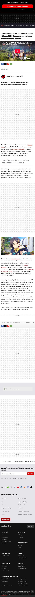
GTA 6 (13, 25)
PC (22, 322)
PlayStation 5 (5, 498)
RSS (24, 487)
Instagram (21, 487)
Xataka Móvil (5, 537)
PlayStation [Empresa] (23, 511)
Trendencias (4, 566)
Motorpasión (21, 555)
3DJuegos (20, 535)
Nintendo (27, 25)
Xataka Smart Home (6, 541)
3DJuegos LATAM (22, 579)
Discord (28, 487)
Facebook (2, 64)
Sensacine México (22, 581)
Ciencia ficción (6, 25)
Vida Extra (20, 537)
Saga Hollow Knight (7, 508)
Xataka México (5, 579)
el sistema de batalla (18, 149)
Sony (3, 514)
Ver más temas (6, 519)
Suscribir (30, 473)
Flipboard (8, 64)
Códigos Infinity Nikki (18, 461)
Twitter (5, 64)
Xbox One (4, 505)
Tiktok (31, 487)
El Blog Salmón (21, 566)
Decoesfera (4, 568)
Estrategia (20, 25)
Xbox (32, 25)
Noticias (9, 322)
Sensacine (20, 545)
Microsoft (20, 508)
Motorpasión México (23, 585)
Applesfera (4, 539)
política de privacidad (22, 478)
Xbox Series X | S (22, 498)
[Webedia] (6, 527)
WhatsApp (8, 487)
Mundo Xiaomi (5, 544)
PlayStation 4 (27, 322)
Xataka (3, 535)
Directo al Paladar (6, 555)
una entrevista (15, 259)
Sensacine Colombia (23, 583)
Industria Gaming (22, 502)
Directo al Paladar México (8, 585)
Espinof (19, 547)
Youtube (18, 487)
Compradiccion (5, 570)
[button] (14, 76)
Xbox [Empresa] (6, 511)
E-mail (11, 64)
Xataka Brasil (5, 581)
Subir (29, 526)
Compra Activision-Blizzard (25, 514)
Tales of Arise (16, 322)
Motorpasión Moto (22, 558)
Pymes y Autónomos (22, 568)
